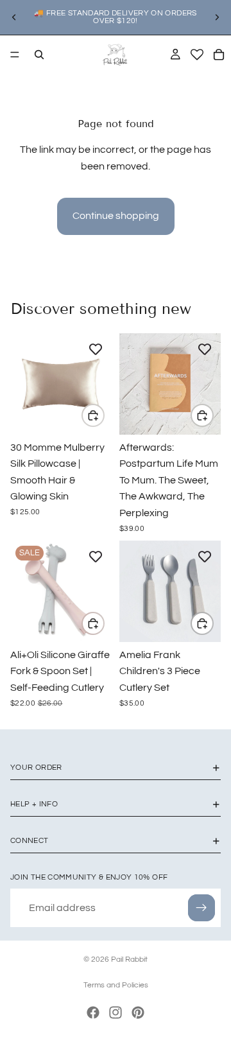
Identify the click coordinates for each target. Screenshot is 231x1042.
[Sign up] (201, 907)
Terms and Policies (115, 985)
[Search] (39, 54)
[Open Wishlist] (197, 54)
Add (213, 415)
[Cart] (219, 54)
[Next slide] (217, 17)
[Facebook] (93, 1012)
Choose (104, 415)
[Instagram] (115, 1012)
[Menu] (15, 54)
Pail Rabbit (129, 959)
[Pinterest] (138, 1012)
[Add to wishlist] (95, 349)
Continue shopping (116, 216)
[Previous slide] (14, 17)
